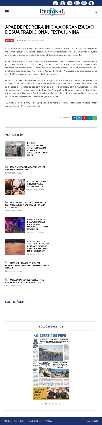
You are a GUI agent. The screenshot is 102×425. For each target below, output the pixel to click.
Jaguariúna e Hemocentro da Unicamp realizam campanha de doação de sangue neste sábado (25, 205)
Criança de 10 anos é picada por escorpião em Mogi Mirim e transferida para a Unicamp (27, 265)
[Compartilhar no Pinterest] (84, 118)
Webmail (48, 421)
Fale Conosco (19, 421)
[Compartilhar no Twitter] (79, 118)
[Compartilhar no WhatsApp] (94, 118)
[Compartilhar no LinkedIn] (89, 118)
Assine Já (7, 421)
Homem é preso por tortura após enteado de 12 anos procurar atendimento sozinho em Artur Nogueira (38, 246)
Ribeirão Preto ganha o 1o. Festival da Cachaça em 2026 (37, 184)
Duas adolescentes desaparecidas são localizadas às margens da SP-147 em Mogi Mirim (37, 224)
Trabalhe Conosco (35, 421)
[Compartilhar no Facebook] (74, 118)
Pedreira (9, 40)
